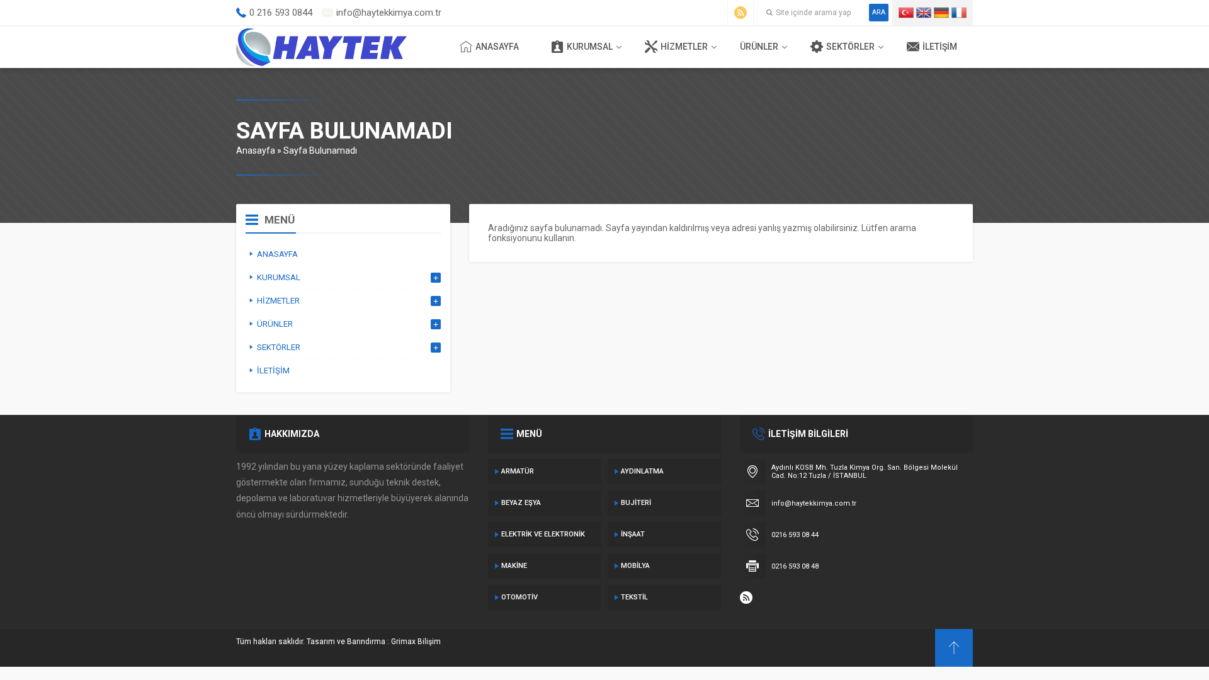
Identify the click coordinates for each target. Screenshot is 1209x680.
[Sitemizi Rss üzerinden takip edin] (740, 12)
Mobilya (635, 566)
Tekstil (634, 597)
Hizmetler (684, 47)
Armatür (517, 471)
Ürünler (759, 47)
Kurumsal (590, 47)
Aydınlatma (642, 471)
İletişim (939, 47)
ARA (878, 12)
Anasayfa (497, 47)
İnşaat (633, 534)
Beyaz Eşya (521, 503)
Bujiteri (636, 503)
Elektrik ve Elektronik (543, 534)
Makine (514, 566)
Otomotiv (519, 597)
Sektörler (850, 47)
